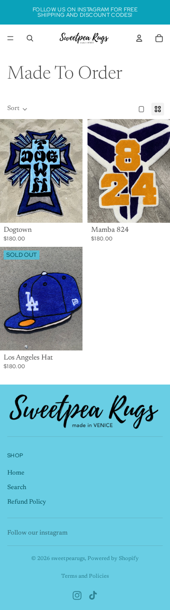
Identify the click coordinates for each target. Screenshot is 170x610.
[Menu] (10, 38)
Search (16, 487)
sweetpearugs (68, 558)
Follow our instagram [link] (37, 533)
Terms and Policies (85, 576)
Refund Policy (26, 502)
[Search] (30, 38)
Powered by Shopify (113, 558)
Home (15, 473)
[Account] (139, 38)
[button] (17, 109)
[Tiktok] (92, 595)
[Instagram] (77, 595)
